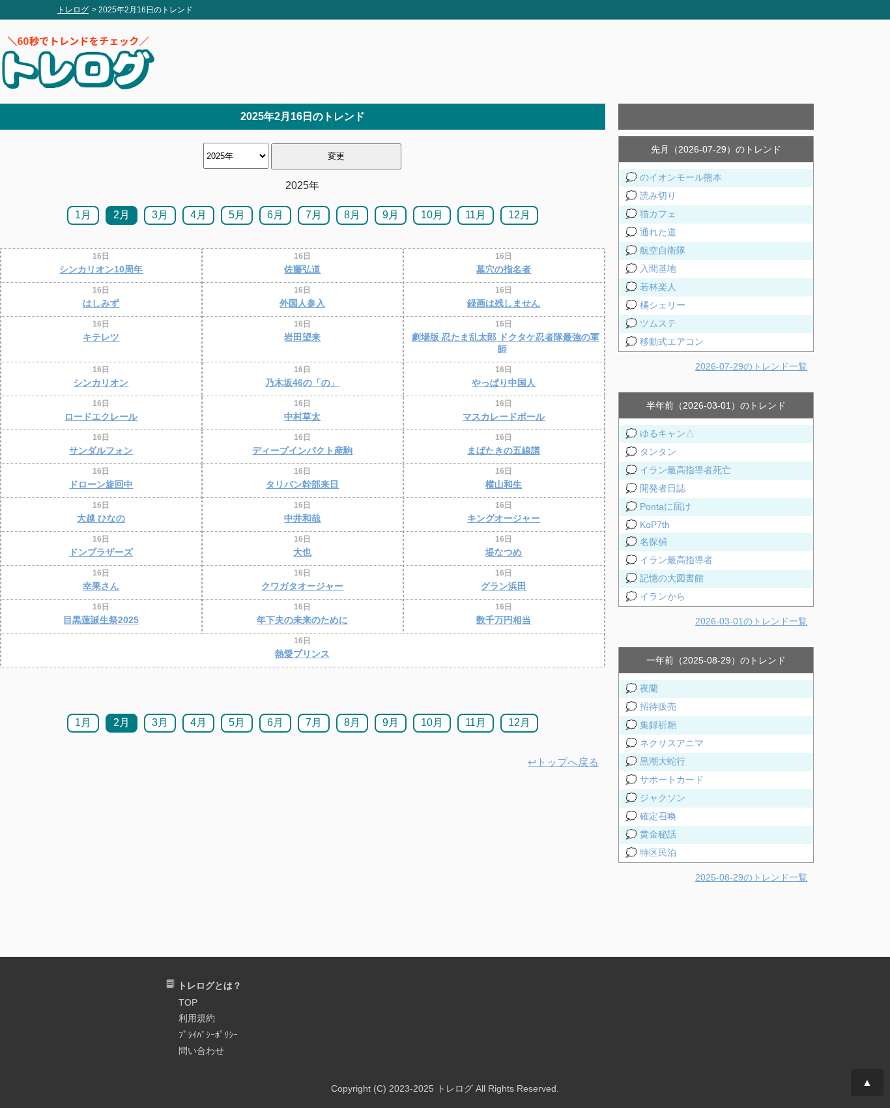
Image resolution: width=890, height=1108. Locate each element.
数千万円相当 (503, 620)
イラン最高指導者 (676, 560)
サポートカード (672, 779)
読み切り (658, 195)
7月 (314, 214)
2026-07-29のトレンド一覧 (751, 366)
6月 (275, 214)
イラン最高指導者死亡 (685, 470)
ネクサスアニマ (672, 743)
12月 (519, 214)
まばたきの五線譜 (503, 450)
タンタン (658, 451)
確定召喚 (658, 816)
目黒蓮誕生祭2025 (101, 620)
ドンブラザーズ (101, 552)
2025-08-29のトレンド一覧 (751, 877)
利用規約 (197, 1018)
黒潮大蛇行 (662, 761)
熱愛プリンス (302, 654)
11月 (475, 214)
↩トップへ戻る (563, 762)
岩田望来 (302, 337)
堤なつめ (503, 552)
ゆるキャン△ (667, 433)
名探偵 (653, 541)
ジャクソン (662, 798)
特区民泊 (658, 852)
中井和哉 (302, 518)
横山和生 (503, 484)
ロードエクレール (101, 416)
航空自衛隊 (662, 250)
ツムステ (658, 323)
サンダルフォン (101, 450)
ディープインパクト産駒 (302, 450)
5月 (237, 214)
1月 (83, 214)
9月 (390, 214)
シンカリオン (101, 382)
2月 (121, 214)
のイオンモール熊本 (681, 177)
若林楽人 (658, 287)
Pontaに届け (665, 506)
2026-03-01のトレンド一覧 (751, 621)
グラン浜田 (503, 586)
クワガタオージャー (302, 586)
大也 (302, 552)
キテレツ (101, 337)
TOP (188, 1002)
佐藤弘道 (302, 269)
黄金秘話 (658, 834)
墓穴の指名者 (503, 269)
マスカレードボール (504, 416)
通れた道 (658, 232)
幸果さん (101, 586)
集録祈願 (658, 725)
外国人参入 (302, 303)
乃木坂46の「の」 (302, 382)
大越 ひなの (101, 518)
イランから (662, 596)
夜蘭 (649, 688)
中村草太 (302, 416)
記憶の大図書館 (672, 578)
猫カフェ (658, 214)
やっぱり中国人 (504, 382)
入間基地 (658, 268)
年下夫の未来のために (302, 620)
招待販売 (658, 706)
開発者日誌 (662, 488)
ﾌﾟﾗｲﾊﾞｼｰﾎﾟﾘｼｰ (208, 1035)
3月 (160, 214)
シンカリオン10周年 (101, 269)
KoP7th (655, 524)
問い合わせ (201, 1050)
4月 (198, 214)
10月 (432, 214)
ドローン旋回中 (101, 484)
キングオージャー (503, 518)
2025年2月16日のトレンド (302, 116)
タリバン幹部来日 (302, 484)
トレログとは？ (210, 985)
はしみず (101, 303)
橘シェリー (662, 305)
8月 (352, 214)
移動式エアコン (672, 341)
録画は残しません (503, 303)
